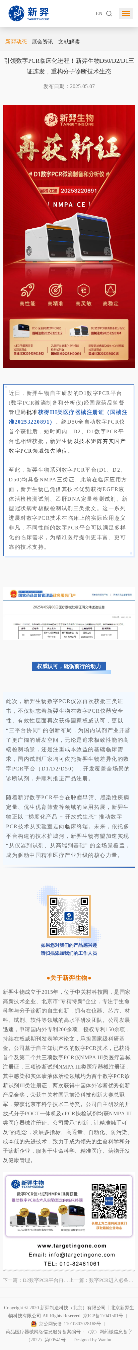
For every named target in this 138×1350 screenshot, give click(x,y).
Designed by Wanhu (92, 1339)
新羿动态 (16, 41)
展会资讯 (42, 41)
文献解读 (69, 41)
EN (99, 13)
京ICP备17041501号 (103, 1315)
